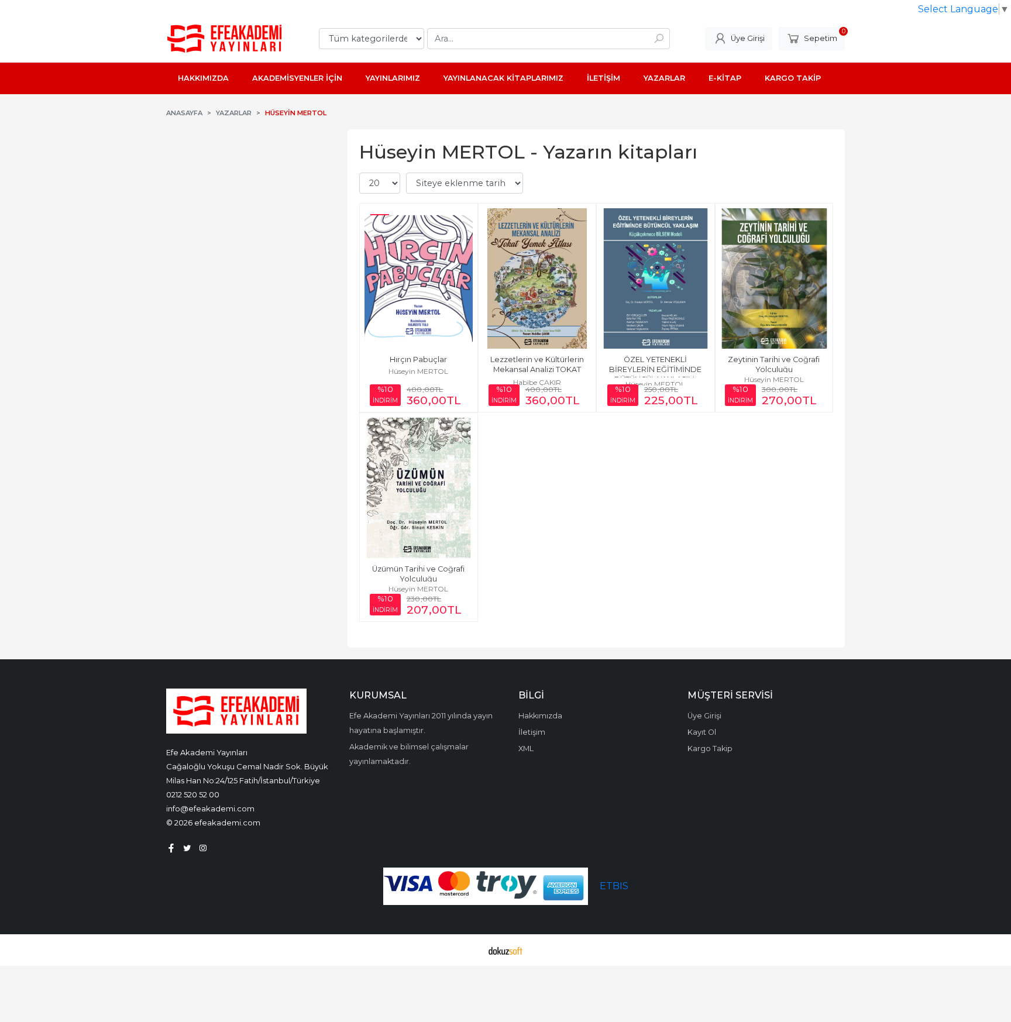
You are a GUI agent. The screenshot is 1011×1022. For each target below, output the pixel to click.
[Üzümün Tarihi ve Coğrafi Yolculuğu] (418, 488)
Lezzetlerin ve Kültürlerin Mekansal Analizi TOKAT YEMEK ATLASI (538, 369)
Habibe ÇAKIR (537, 382)
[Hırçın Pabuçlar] (418, 278)
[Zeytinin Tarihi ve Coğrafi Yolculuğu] (774, 278)
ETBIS (614, 886)
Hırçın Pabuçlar (418, 359)
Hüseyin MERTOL (418, 371)
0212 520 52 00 (192, 794)
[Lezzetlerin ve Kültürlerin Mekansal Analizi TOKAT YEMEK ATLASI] (537, 278)
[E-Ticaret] (505, 950)
